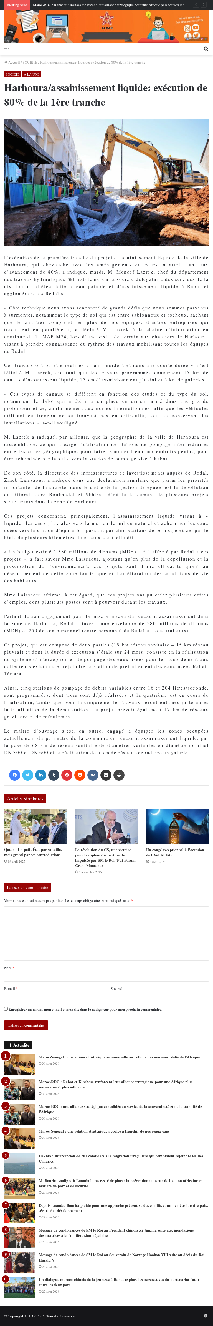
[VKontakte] (92, 775)
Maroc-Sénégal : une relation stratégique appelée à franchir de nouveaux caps (104, 1131)
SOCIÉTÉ (30, 62)
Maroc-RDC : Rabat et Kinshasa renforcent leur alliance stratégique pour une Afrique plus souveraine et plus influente (121, 4)
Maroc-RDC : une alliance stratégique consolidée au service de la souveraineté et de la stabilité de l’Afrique (120, 1109)
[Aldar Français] (106, 26)
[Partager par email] (105, 775)
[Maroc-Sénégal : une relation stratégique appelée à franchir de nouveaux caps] (19, 1138)
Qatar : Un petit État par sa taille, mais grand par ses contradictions (33, 852)
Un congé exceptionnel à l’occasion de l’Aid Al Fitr (175, 852)
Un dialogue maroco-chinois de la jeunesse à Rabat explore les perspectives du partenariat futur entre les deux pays (119, 1282)
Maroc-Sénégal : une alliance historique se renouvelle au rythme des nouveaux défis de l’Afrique (119, 1057)
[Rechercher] (206, 48)
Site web (117, 988)
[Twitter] (27, 775)
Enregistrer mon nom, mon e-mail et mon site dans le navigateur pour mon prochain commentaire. (85, 1009)
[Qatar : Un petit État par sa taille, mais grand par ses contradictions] (35, 826)
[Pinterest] (66, 775)
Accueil (13, 62)
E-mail (11, 988)
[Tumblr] (53, 775)
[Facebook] (14, 775)
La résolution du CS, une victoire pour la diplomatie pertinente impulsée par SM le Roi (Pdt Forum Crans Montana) (105, 857)
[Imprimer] (119, 775)
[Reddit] (79, 775)
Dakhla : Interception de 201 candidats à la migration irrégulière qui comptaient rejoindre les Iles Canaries (121, 1158)
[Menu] (7, 48)
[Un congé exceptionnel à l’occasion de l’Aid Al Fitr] (177, 826)
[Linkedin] (40, 775)
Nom (9, 967)
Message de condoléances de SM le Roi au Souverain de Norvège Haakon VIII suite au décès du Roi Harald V (121, 1257)
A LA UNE (31, 74)
